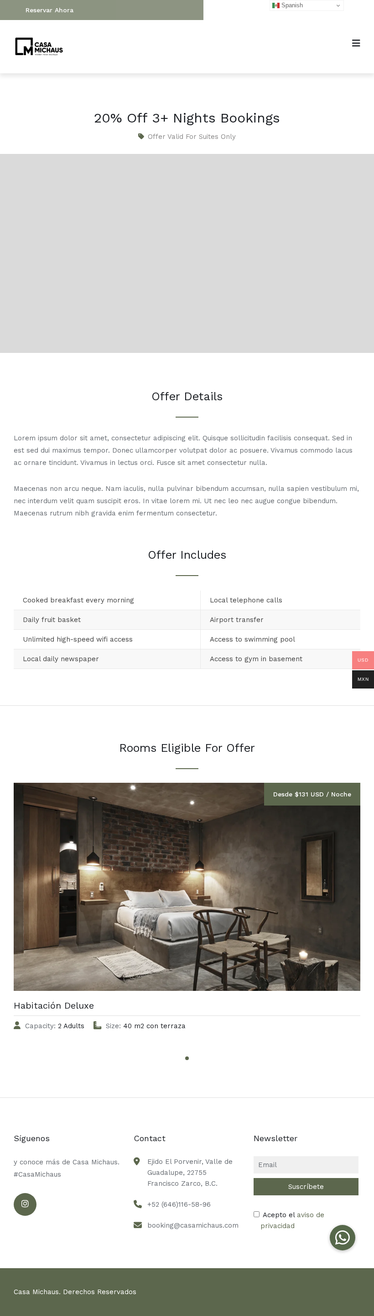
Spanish (291, 5)
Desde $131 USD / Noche (312, 794)
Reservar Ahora (49, 10)
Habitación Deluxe (54, 1005)
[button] (342, 1237)
